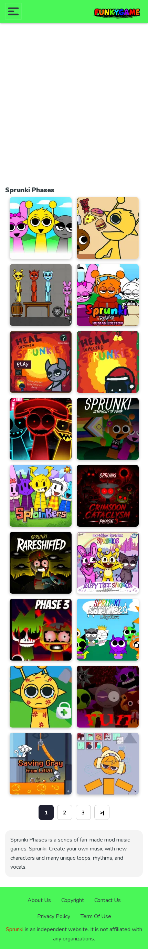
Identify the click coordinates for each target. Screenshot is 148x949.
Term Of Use (96, 916)
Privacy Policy (53, 916)
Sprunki (14, 929)
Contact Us (107, 900)
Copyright (72, 900)
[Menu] (13, 11)
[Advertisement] (74, 107)
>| (102, 812)
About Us (39, 900)
